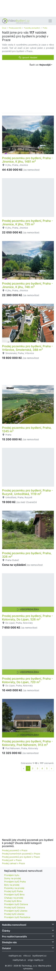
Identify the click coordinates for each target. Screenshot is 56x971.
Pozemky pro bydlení (32, 28)
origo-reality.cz (35, 960)
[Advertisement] (28, 8)
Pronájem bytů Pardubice (17, 917)
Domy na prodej (12, 878)
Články (6, 930)
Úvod (4, 28)
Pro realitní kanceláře (14, 936)
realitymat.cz (19, 960)
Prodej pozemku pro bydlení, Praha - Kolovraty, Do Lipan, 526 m (27, 617)
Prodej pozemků (15, 28)
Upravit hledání (29, 57)
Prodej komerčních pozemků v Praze (21, 853)
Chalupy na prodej (13, 897)
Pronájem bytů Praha (15, 881)
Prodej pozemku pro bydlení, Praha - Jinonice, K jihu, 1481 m (27, 159)
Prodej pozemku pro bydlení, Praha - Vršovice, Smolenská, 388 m (27, 347)
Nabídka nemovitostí (14, 924)
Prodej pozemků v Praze (14, 850)
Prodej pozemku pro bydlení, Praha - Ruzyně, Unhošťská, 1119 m (27, 492)
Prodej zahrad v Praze (13, 863)
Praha (45, 28)
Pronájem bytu (11, 875)
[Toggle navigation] (50, 20)
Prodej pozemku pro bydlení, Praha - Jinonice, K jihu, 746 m (27, 285)
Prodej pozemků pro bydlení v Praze (21, 857)
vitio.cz (27, 955)
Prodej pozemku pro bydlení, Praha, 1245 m (27, 429)
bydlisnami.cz (39, 955)
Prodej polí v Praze (12, 860)
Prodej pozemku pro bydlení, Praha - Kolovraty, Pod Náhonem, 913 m (27, 743)
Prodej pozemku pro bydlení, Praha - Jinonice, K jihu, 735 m (27, 222)
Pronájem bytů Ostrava (16, 904)
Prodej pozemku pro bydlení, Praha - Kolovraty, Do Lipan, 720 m (27, 680)
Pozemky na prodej (14, 888)
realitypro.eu (15, 955)
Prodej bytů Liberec (14, 914)
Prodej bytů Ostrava (14, 907)
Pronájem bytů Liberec (15, 910)
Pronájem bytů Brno (14, 894)
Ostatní (6, 948)
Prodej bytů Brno (13, 901)
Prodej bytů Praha (13, 891)
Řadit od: (40, 64)
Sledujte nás (9, 942)
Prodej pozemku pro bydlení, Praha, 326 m (27, 554)
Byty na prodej (11, 884)
